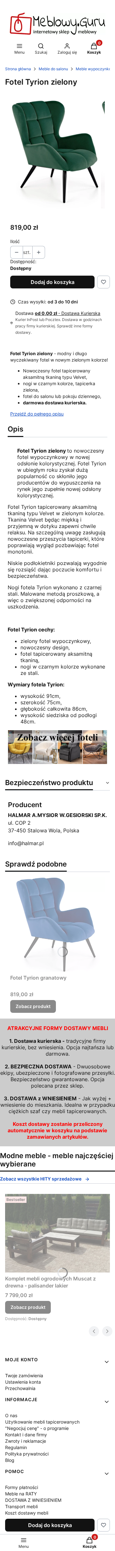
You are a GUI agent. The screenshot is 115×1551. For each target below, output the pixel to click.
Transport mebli (21, 1506)
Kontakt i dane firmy (26, 1434)
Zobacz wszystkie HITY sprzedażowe (40, 1178)
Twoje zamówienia (24, 1375)
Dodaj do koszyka (52, 282)
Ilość (15, 241)
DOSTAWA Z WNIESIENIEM (33, 1500)
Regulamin (16, 1447)
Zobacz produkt (33, 1006)
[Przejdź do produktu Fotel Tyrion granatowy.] (57, 924)
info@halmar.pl (26, 843)
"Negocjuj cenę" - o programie (37, 1428)
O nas (11, 1415)
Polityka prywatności (27, 1453)
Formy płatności (21, 1487)
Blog (9, 1460)
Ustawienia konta (23, 1382)
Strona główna (18, 68)
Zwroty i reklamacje (25, 1441)
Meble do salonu (53, 68)
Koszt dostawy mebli (26, 1513)
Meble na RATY (21, 1493)
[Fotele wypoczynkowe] (57, 762)
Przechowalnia (20, 1388)
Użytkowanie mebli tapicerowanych (42, 1422)
